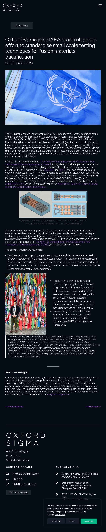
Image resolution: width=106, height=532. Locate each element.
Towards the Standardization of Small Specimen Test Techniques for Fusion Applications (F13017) (47, 243)
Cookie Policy (60, 514)
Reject (72, 521)
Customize (56, 521)
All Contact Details (19, 492)
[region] (72, 513)
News (29, 63)
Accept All (88, 521)
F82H (61, 170)
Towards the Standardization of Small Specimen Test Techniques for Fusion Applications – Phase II (49, 163)
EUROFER (49, 170)
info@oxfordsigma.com (58, 394)
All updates (22, 25)
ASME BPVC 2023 (14, 184)
